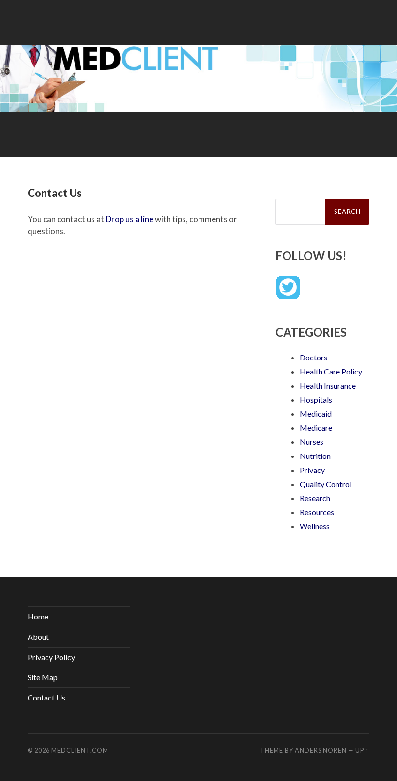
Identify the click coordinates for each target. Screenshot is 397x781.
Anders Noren (321, 750)
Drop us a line (129, 219)
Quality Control (325, 483)
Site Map (43, 677)
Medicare (316, 427)
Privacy (312, 469)
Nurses (311, 441)
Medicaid (316, 413)
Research (315, 498)
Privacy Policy (51, 657)
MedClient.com (79, 750)
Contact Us (46, 697)
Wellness (315, 526)
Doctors (313, 357)
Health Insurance (328, 385)
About (38, 636)
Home (38, 616)
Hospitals (316, 399)
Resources (317, 512)
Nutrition (315, 455)
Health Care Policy (331, 371)
